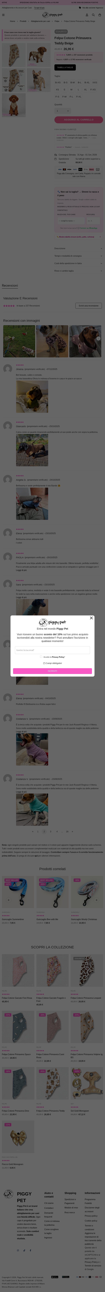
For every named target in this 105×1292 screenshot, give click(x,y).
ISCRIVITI (52, 671)
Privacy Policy (58, 657)
